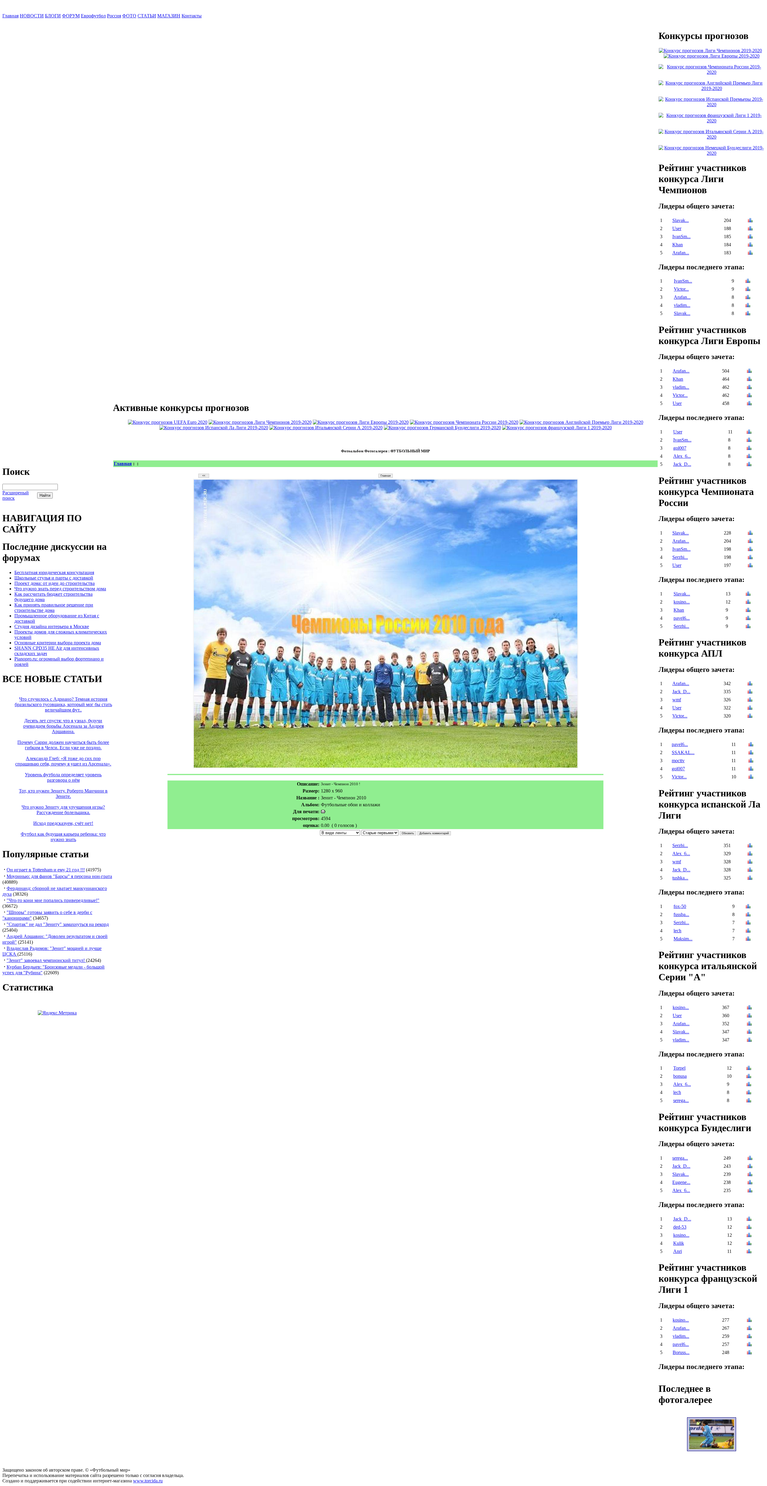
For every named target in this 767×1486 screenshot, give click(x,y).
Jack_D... (682, 464)
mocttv (678, 760)
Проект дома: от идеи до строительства (54, 583)
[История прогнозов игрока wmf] (750, 700)
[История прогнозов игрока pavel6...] (748, 618)
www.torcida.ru (148, 1480)
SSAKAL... (683, 752)
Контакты (192, 15)
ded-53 (679, 1227)
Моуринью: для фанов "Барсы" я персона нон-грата (59, 876)
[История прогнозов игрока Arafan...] (750, 253)
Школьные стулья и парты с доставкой (53, 577)
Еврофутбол (93, 15)
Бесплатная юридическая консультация (54, 572)
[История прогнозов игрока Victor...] (747, 289)
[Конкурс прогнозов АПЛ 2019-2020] (581, 422)
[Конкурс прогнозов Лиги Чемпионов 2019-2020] (260, 422)
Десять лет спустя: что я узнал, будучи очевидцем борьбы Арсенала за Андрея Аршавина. (63, 726)
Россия (114, 15)
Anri (677, 1251)
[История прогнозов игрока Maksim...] (748, 939)
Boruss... (681, 1352)
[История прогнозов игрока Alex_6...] (749, 456)
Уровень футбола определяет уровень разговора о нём (63, 777)
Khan (677, 244)
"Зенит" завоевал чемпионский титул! (46, 960)
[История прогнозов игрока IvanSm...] (750, 237)
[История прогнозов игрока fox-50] (748, 906)
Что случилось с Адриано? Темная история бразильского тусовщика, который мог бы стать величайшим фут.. (63, 704)
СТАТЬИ (147, 15)
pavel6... (682, 618)
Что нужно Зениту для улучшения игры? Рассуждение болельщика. (63, 809)
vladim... (682, 305)
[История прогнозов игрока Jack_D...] (749, 464)
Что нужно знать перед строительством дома (60, 588)
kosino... (682, 601)
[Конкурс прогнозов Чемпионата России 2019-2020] (464, 422)
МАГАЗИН (168, 15)
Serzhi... (680, 557)
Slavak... (680, 220)
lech (677, 930)
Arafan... (680, 252)
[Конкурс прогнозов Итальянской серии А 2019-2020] (326, 427)
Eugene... (681, 1182)
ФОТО (129, 15)
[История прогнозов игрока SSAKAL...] (750, 753)
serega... (681, 1100)
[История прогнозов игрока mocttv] (750, 761)
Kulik (678, 1243)
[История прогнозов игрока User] (750, 229)
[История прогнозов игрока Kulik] (749, 1243)
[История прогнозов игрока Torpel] (748, 1068)
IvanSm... (681, 236)
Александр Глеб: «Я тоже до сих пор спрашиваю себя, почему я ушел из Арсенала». (63, 761)
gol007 (679, 448)
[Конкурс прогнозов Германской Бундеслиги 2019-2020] (442, 427)
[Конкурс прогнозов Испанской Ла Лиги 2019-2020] (213, 427)
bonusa (680, 1076)
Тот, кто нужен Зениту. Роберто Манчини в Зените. (63, 793)
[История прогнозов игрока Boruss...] (749, 1353)
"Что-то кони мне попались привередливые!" (53, 900)
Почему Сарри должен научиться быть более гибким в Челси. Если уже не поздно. (63, 745)
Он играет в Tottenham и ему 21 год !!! (46, 869)
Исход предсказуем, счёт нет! (63, 823)
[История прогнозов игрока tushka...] (750, 878)
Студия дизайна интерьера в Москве (51, 626)
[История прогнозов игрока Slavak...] (750, 220)
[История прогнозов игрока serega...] (748, 1101)
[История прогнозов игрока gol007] (749, 448)
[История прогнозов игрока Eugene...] (750, 1182)
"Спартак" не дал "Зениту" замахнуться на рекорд (58, 924)
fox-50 (680, 906)
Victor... (681, 289)
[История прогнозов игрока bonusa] (748, 1076)
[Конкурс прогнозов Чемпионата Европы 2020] (167, 422)
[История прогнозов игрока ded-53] (749, 1227)
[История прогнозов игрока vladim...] (747, 305)
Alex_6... (682, 456)
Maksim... (683, 938)
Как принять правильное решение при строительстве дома (53, 607)
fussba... (681, 914)
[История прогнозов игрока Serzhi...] (750, 557)
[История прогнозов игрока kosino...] (748, 602)
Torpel (679, 1068)
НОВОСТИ (32, 15)
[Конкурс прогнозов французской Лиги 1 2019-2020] (557, 427)
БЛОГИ (53, 15)
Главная (10, 15)
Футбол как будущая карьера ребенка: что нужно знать (63, 836)
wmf (676, 699)
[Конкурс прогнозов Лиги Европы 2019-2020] (361, 422)
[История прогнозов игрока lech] (748, 931)
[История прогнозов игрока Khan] (750, 245)
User (676, 228)
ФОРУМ (71, 15)
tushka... (680, 877)
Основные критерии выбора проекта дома (57, 642)
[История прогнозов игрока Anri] (749, 1251)
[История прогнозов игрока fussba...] (748, 915)
